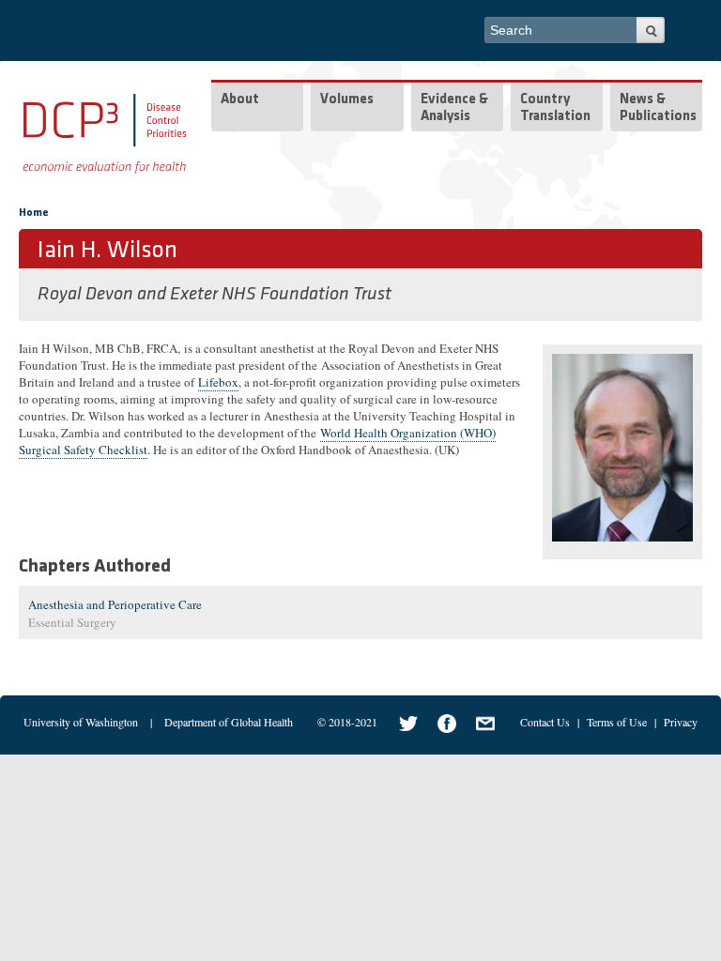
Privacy (681, 721)
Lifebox (218, 382)
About (240, 100)
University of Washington (80, 721)
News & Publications (658, 108)
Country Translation (555, 108)
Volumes (347, 100)
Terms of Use (617, 721)
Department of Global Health (228, 721)
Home (34, 213)
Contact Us (545, 721)
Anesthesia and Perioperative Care (115, 604)
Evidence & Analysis (454, 108)
